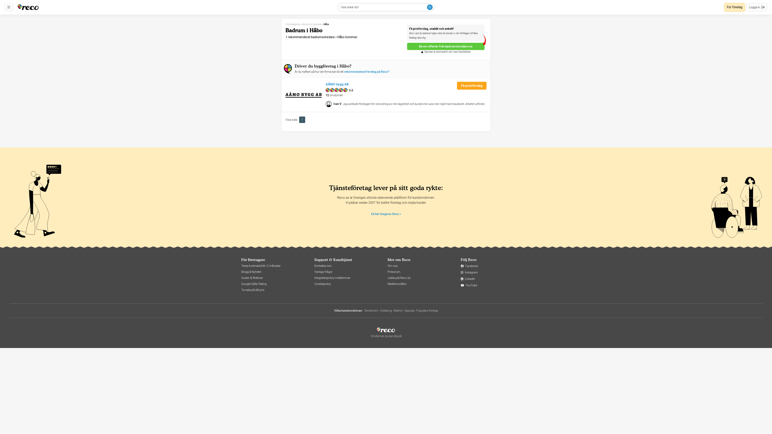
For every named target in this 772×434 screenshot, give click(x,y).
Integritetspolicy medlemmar (332, 277)
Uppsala (409, 310)
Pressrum (394, 271)
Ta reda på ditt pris (252, 290)
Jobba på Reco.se (399, 277)
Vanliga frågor (323, 271)
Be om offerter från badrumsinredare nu (445, 46)
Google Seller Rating (254, 284)
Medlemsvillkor (397, 284)
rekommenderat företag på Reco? (366, 71)
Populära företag (427, 310)
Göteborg (386, 310)
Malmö (398, 310)
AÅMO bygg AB (337, 84)
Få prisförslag (471, 86)
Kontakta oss (323, 265)
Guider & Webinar (252, 277)
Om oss (393, 265)
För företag (734, 7)
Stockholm (371, 310)
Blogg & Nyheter (251, 271)
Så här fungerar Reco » (386, 214)
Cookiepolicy (322, 284)
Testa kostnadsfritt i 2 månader (261, 265)
